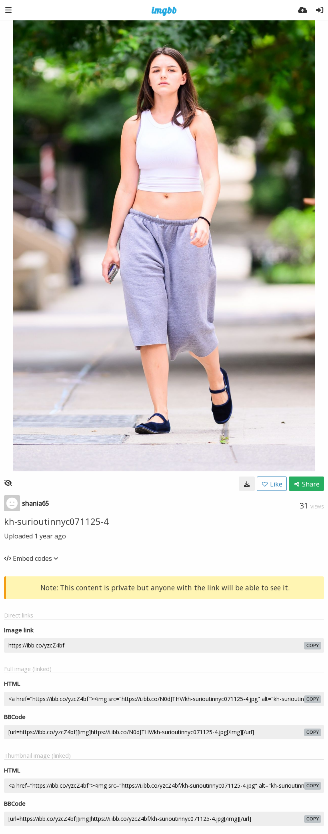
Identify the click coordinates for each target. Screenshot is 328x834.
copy (312, 645)
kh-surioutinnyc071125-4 (56, 521)
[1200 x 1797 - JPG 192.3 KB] (247, 484)
